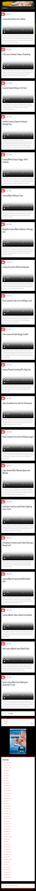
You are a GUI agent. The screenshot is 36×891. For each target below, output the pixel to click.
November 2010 (7, 831)
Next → (12, 713)
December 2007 (7, 869)
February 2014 (7, 785)
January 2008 (7, 867)
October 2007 (7, 874)
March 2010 (6, 844)
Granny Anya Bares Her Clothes (14, 19)
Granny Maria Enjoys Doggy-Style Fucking (15, 161)
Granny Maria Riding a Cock (13, 195)
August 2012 (7, 821)
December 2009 (7, 851)
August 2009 (7, 862)
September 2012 (7, 818)
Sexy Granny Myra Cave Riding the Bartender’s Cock (15, 684)
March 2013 (6, 803)
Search (6, 721)
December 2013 (7, 790)
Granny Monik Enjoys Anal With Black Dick (16, 580)
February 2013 (7, 806)
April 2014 (6, 780)
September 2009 (7, 859)
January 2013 (7, 808)
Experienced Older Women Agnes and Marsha (16, 472)
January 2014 (7, 788)
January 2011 (7, 826)
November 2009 (7, 854)
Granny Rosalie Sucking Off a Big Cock (17, 369)
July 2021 (6, 773)
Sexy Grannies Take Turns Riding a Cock (17, 300)
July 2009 (6, 864)
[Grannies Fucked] (18, 3)
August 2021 (7, 770)
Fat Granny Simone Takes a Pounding (16, 54)
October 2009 (7, 857)
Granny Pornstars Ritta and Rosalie (16, 267)
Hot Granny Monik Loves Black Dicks (16, 648)
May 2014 (6, 778)
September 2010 (7, 836)
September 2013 (7, 798)
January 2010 (7, 849)
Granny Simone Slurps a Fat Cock (15, 88)
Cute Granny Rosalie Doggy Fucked (15, 334)
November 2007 (7, 872)
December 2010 (7, 829)
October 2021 (7, 765)
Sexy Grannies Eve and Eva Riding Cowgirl (18, 437)
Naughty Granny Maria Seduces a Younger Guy (18, 230)
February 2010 (7, 846)
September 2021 (7, 767)
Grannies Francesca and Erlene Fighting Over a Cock (17, 508)
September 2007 (7, 877)
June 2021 (6, 775)
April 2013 (6, 801)
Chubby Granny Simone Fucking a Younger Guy (15, 123)
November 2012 (7, 813)
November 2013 (7, 793)
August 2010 (7, 839)
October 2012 (7, 816)
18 (9, 713)
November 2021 (7, 762)
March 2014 (6, 783)
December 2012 (7, 811)
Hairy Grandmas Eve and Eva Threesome (17, 403)
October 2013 (7, 795)
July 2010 (6, 841)
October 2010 (7, 834)
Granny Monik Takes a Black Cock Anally (17, 615)
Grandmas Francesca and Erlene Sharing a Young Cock (18, 544)
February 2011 (7, 823)
